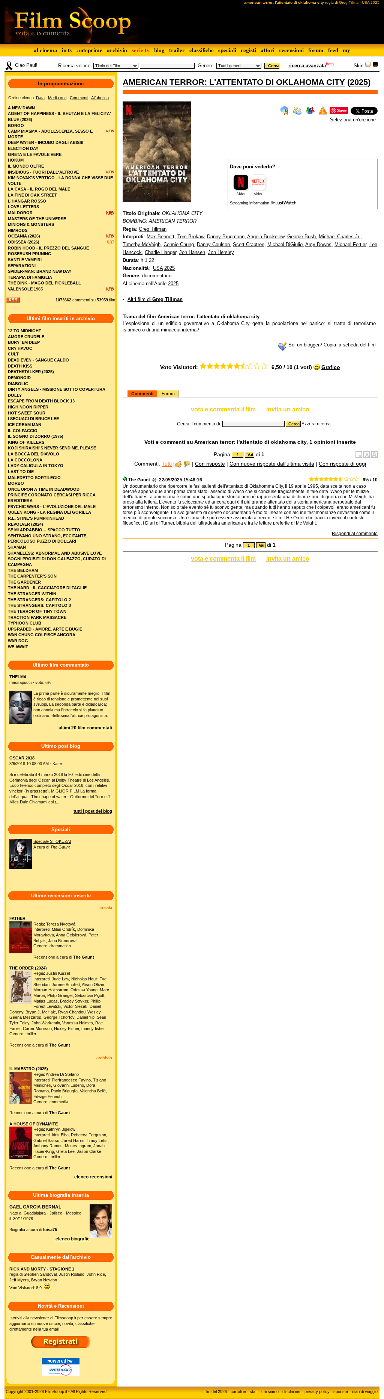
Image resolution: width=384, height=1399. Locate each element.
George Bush (301, 236)
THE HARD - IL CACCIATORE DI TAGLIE (47, 587)
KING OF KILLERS (26, 442)
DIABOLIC (18, 383)
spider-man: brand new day (39, 271)
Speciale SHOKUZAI (52, 841)
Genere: (206, 65)
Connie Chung (179, 244)
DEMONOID (19, 377)
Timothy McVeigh (141, 244)
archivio (117, 50)
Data (40, 97)
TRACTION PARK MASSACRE (37, 617)
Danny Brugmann (225, 236)
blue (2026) (20, 119)
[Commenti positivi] (178, 464)
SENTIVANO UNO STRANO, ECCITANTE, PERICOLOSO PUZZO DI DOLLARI (47, 539)
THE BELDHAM (23, 570)
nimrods (17, 230)
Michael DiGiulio (285, 244)
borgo (16, 125)
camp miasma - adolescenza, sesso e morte (50, 134)
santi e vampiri (25, 259)
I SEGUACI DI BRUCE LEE (33, 418)
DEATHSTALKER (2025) (31, 371)
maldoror (20, 212)
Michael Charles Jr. (339, 236)
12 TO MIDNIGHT (24, 330)
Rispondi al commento (355, 533)
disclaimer (291, 1391)
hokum (16, 160)
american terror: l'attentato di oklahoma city (234, 82)
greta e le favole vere (35, 154)
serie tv (141, 50)
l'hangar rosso (27, 201)
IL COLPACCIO (23, 430)
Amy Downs (318, 244)
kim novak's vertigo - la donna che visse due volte (60, 180)
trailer (177, 50)
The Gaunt (139, 479)
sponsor (340, 1391)
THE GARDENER (24, 582)
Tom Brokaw (190, 236)
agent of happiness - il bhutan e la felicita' (59, 113)
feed (333, 50)
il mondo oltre (26, 166)
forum (316, 50)
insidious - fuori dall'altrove (43, 172)
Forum (168, 393)
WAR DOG (18, 640)
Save (341, 110)
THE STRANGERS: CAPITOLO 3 (39, 605)
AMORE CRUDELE (26, 336)
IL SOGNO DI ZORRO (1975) (35, 436)
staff (254, 1391)
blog (159, 50)
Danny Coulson (213, 244)
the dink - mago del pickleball (44, 283)
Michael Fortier (350, 244)
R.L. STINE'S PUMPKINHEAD (36, 518)
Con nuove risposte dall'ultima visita (272, 464)
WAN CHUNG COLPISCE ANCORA (41, 634)
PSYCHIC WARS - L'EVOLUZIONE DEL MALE (52, 506)
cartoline (238, 1391)
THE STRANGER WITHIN (32, 593)
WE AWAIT (18, 646)
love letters (23, 206)
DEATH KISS (20, 366)
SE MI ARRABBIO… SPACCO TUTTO (44, 530)
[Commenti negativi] (186, 464)
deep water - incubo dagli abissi (45, 142)
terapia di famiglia (30, 277)
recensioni (291, 50)
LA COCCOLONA (25, 460)
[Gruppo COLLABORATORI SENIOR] (125, 479)
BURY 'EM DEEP (24, 342)
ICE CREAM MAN (24, 424)
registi (248, 50)
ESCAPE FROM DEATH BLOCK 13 (41, 401)
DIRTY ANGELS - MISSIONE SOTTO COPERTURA (56, 389)
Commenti (142, 393)
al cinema (45, 50)
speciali (227, 50)
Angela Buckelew (265, 236)
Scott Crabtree (248, 244)
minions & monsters (31, 224)
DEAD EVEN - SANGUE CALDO (38, 360)
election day (23, 148)
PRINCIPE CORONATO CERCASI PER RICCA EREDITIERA (52, 498)
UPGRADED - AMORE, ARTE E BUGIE (45, 629)
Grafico (330, 367)
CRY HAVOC (20, 348)
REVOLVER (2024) (25, 524)
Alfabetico (100, 97)
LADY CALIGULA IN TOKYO (35, 465)
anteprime (89, 50)
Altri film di (155, 299)
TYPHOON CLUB (24, 623)
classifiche (201, 50)
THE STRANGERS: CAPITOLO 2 (39, 599)
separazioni (22, 265)
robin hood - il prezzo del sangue (48, 248)
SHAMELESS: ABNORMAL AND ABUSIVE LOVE (55, 553)
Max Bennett (160, 236)
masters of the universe (37, 218)
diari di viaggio (365, 1391)
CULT (13, 354)
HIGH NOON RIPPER (28, 407)
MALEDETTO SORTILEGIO (34, 477)
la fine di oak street (32, 195)
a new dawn (21, 108)
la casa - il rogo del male (39, 189)
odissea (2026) (23, 242)
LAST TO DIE (21, 471)
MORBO (16, 483)
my (346, 50)
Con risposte (210, 464)
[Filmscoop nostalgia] (375, 65)
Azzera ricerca (316, 424)
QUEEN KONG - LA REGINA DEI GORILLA (49, 512)
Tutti (167, 464)
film (112, 300)
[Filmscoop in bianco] (368, 65)
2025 (359, 82)
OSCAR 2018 (21, 758)
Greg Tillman (152, 229)
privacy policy (317, 1391)
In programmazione (61, 83)
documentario (156, 275)
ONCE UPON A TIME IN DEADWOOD (44, 489)
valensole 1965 (25, 289)
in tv (67, 50)
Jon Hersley (221, 252)
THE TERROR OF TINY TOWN (37, 611)
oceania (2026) (24, 236)
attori (267, 50)
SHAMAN (17, 547)
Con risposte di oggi (342, 464)
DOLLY (15, 395)
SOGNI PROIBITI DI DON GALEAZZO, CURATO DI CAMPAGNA (57, 562)
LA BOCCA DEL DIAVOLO (33, 454)
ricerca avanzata (307, 65)
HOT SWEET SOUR (26, 413)
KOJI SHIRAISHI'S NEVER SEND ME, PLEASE (52, 448)
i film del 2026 (214, 1391)
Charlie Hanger (160, 252)
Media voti (57, 97)
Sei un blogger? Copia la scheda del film (332, 345)
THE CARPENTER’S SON (32, 576)
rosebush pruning (29, 253)
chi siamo (270, 1391)
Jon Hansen (192, 252)
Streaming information (250, 203)
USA (158, 268)
